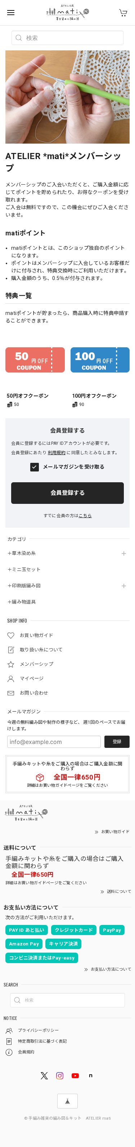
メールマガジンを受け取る (74, 467)
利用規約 (57, 452)
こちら (85, 515)
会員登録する (67, 492)
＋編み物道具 (21, 602)
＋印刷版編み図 (24, 585)
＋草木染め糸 (21, 553)
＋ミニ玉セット (24, 569)
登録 (117, 741)
